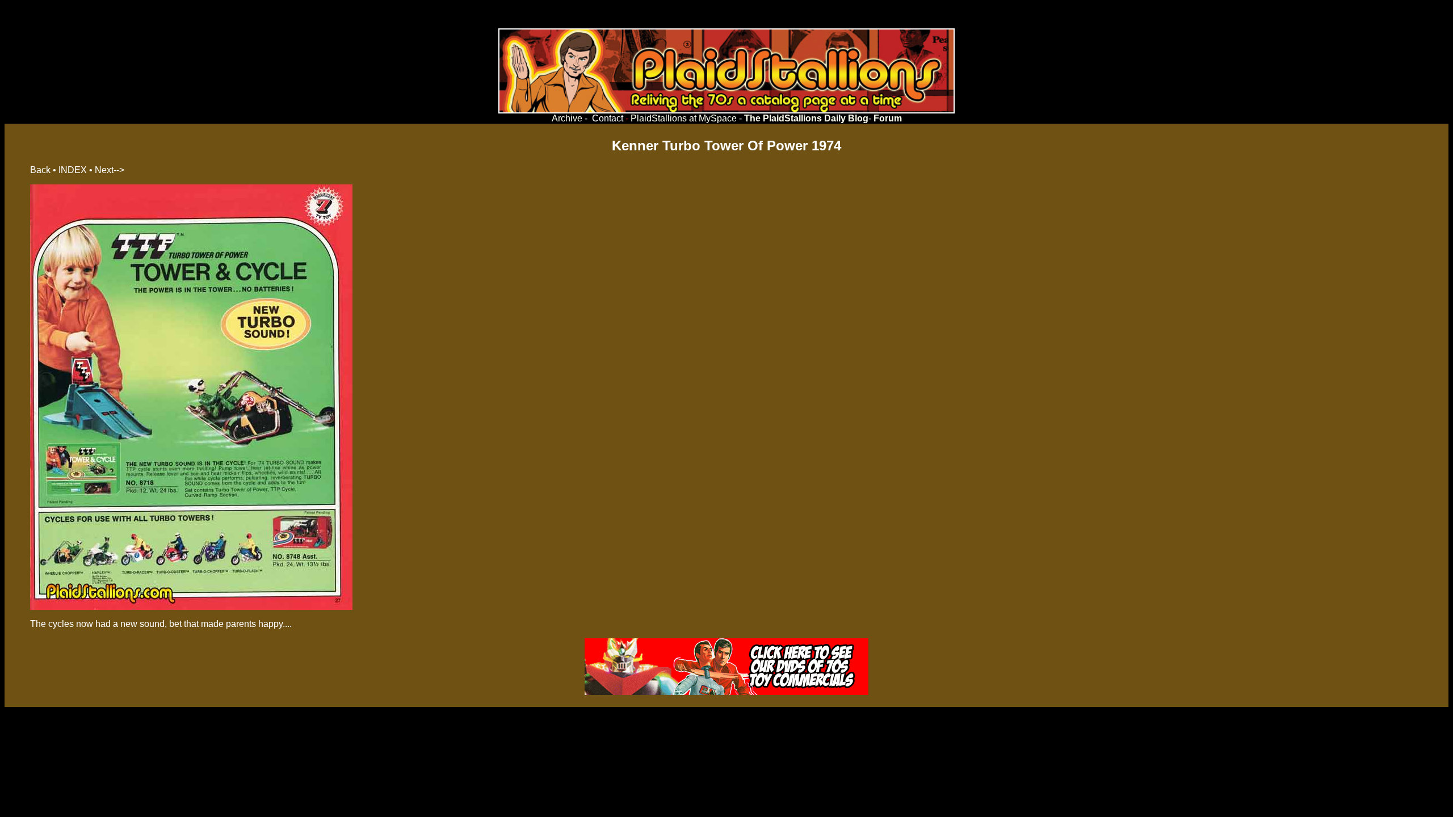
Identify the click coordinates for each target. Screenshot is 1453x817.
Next (104, 170)
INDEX (72, 170)
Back (40, 170)
